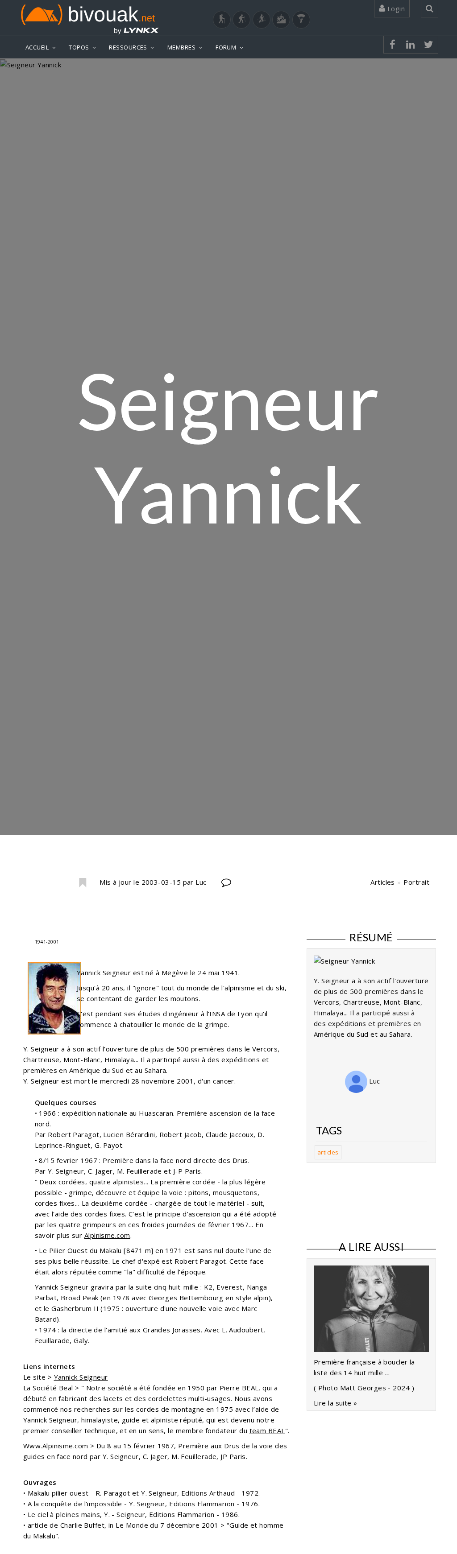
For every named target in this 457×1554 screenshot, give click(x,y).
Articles (382, 882)
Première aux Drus (209, 1445)
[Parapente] (301, 20)
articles (328, 1152)
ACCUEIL (37, 47)
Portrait (416, 882)
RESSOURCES (128, 47)
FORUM (226, 47)
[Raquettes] (241, 20)
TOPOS (79, 47)
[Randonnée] (222, 20)
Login (395, 8)
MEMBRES (181, 47)
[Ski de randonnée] (261, 20)
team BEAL (267, 1430)
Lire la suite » (335, 1402)
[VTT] (281, 20)
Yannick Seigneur (81, 1377)
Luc (373, 1080)
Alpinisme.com (107, 1235)
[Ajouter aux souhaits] (82, 883)
